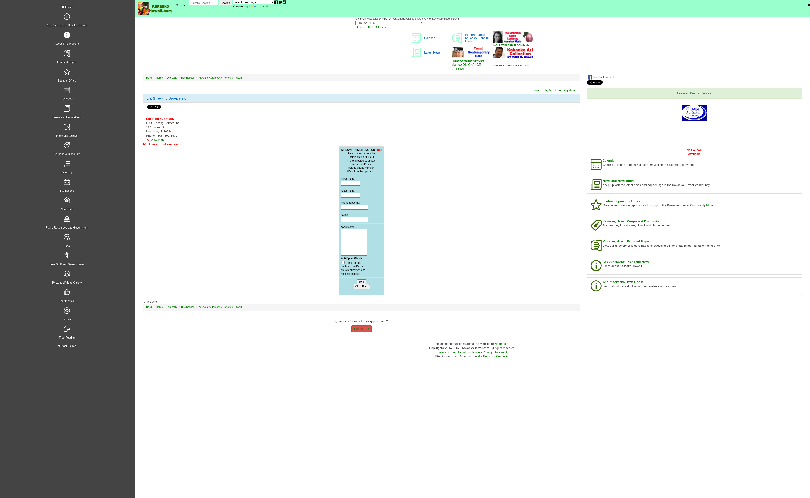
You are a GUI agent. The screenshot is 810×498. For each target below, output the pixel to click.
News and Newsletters (618, 180)
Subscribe (380, 27)
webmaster (502, 343)
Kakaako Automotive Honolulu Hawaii (220, 77)
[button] (181, 5)
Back (149, 77)
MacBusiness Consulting (494, 356)
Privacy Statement (495, 352)
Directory (172, 77)
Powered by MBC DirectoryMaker (554, 90)
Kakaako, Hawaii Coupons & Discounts (631, 221)
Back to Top (68, 345)
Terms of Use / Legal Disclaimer (459, 352)
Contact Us (364, 27)
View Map (157, 139)
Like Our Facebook (603, 77)
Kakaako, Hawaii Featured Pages (626, 241)
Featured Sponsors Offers (621, 201)
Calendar (609, 160)
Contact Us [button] (361, 329)
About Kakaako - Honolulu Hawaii (627, 261)
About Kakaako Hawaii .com (623, 282)
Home (68, 7)
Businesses (187, 77)
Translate (263, 6)
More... (711, 205)
